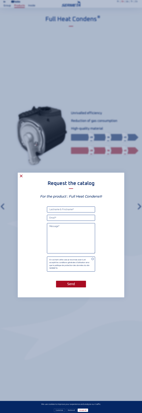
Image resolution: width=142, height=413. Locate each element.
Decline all (71, 410)
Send (71, 284)
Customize (59, 410)
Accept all (82, 410)
